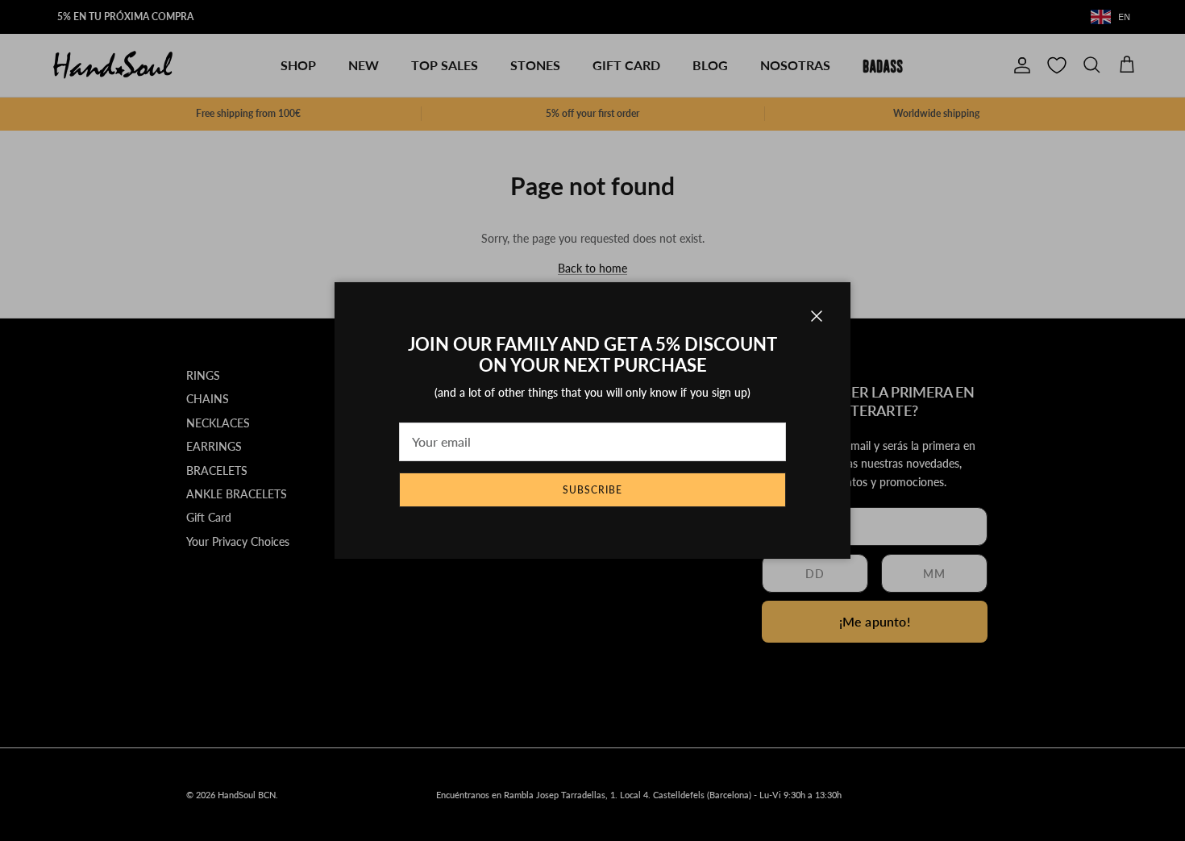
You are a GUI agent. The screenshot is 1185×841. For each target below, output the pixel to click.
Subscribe (592, 490)
